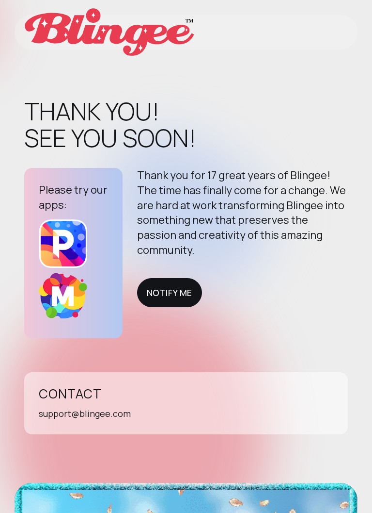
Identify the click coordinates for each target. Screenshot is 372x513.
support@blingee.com (85, 413)
